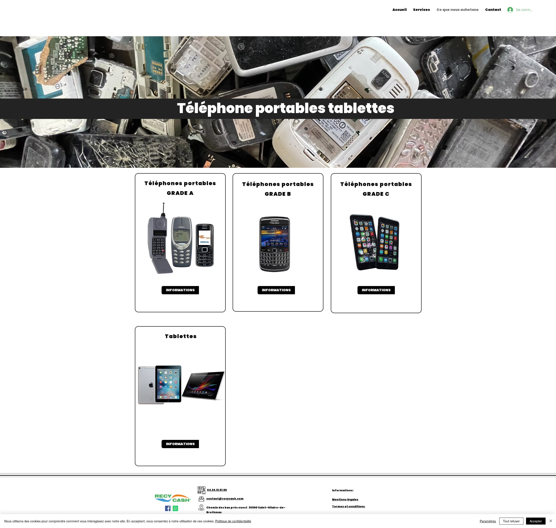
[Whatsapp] (175, 508)
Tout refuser (511, 521)
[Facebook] (167, 508)
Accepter (536, 521)
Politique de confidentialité (233, 521)
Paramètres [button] (488, 521)
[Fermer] (550, 521)
